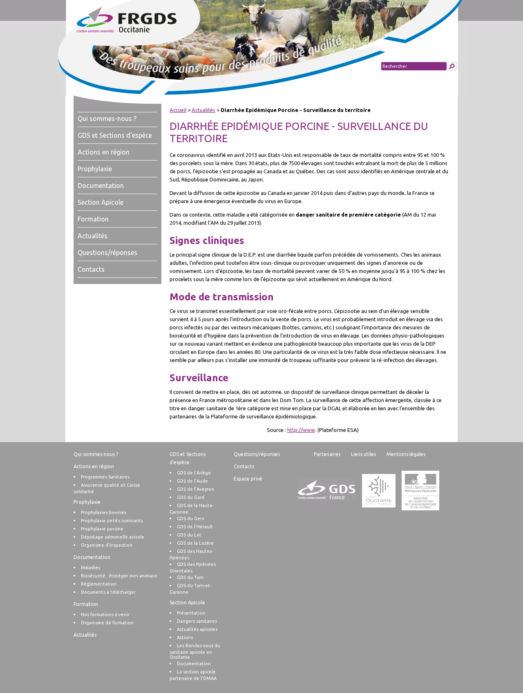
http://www (301, 430)
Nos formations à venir (105, 614)
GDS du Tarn (190, 577)
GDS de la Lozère (195, 543)
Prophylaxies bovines (103, 512)
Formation (93, 219)
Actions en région (104, 152)
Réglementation (98, 583)
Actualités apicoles (197, 629)
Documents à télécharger (108, 592)
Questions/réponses (107, 252)
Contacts (91, 269)
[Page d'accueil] (142, 20)
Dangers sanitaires (197, 621)
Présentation (191, 612)
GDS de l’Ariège (194, 472)
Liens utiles (363, 454)
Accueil (178, 110)
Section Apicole (100, 202)
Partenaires (327, 454)
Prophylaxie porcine (102, 528)
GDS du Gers (190, 518)
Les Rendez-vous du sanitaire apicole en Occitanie (195, 651)
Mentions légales (406, 454)
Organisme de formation (107, 622)
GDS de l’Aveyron (195, 489)
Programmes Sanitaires (105, 476)
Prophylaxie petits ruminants (112, 520)
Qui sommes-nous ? (107, 118)
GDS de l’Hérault (195, 526)
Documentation (101, 185)
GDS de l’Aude (192, 480)
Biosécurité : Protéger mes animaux (119, 575)
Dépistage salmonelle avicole (112, 536)
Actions (185, 637)
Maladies (90, 567)
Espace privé (248, 478)
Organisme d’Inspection (106, 545)
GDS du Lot (189, 534)
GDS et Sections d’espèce (115, 135)
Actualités (92, 235)
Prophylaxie (95, 168)
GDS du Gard (190, 497)
